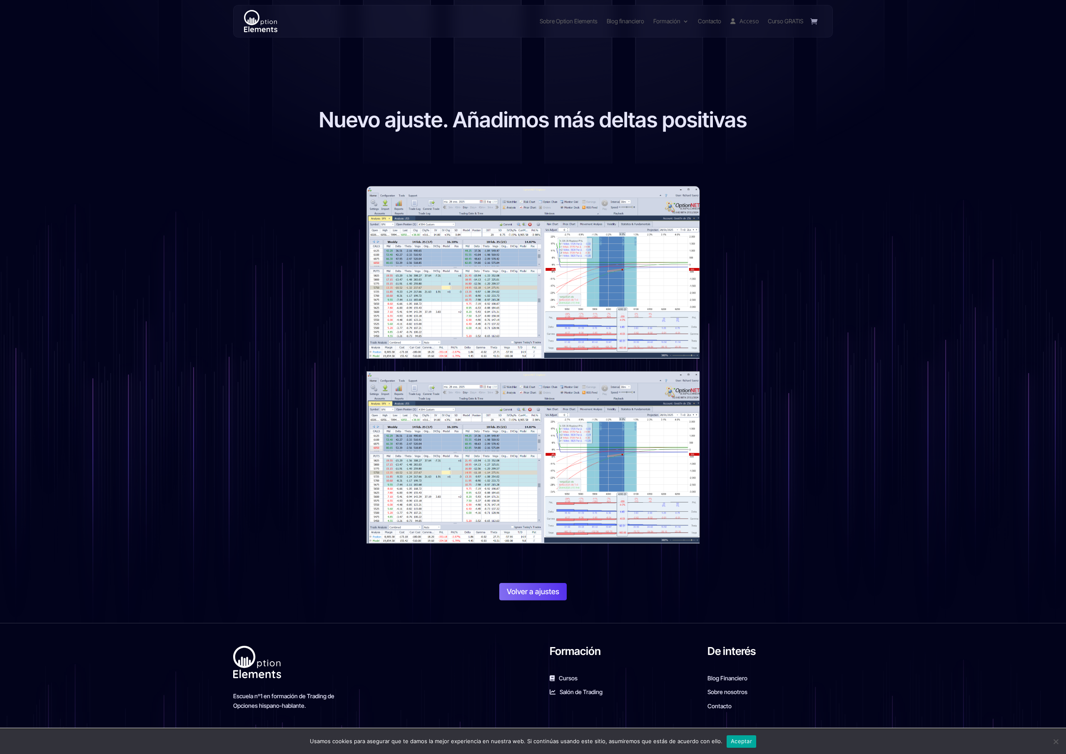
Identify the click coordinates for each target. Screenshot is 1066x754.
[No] (1055, 741)
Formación (666, 21)
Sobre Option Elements (569, 21)
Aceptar (741, 741)
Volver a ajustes (533, 591)
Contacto (709, 21)
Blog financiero (625, 21)
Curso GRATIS (785, 21)
